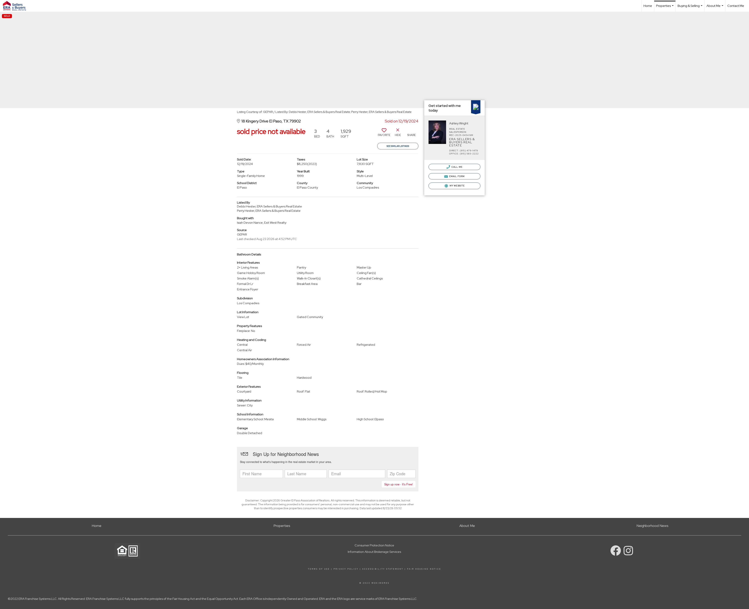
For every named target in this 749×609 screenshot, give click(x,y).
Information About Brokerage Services (374, 552)
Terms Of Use (319, 569)
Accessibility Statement (382, 569)
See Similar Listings (398, 146)
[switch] (384, 134)
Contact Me (735, 6)
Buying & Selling (690, 8)
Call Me (456, 167)
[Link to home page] (16, 6)
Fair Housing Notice (424, 569)
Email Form (457, 176)
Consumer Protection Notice (374, 545)
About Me (715, 8)
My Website (457, 185)
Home (647, 6)
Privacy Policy (346, 569)
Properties (665, 8)
